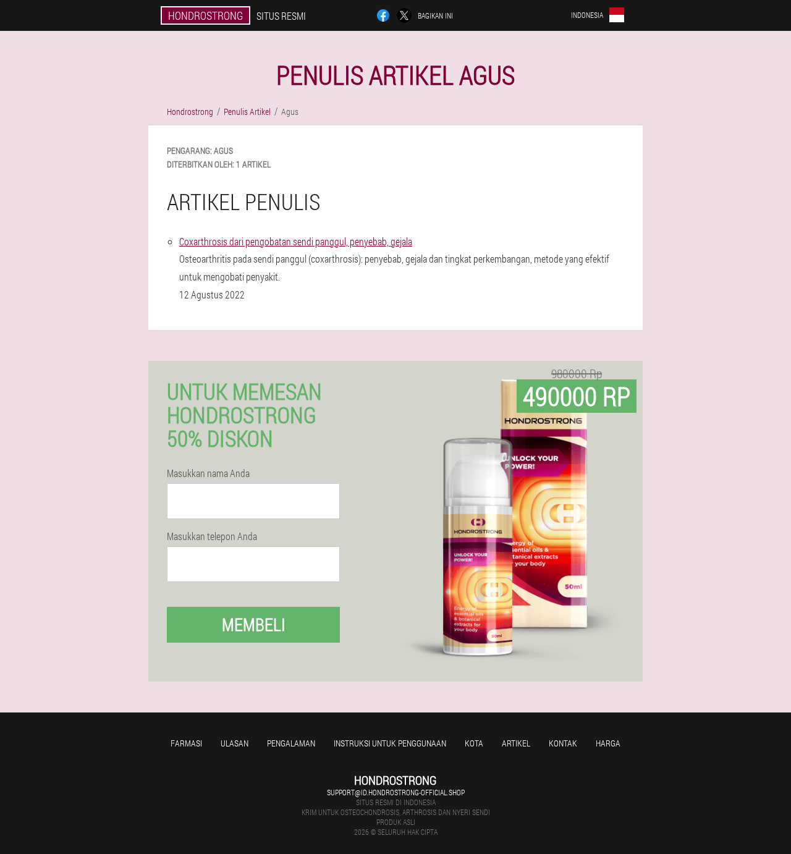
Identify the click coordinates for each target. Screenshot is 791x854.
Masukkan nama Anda (208, 473)
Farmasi (186, 743)
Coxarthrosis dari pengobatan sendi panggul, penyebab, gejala (295, 241)
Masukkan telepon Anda (212, 536)
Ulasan (234, 743)
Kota (474, 743)
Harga (608, 743)
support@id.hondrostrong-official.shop (396, 792)
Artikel (516, 743)
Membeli (254, 624)
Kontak (563, 743)
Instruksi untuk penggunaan (390, 743)
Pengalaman (291, 743)
